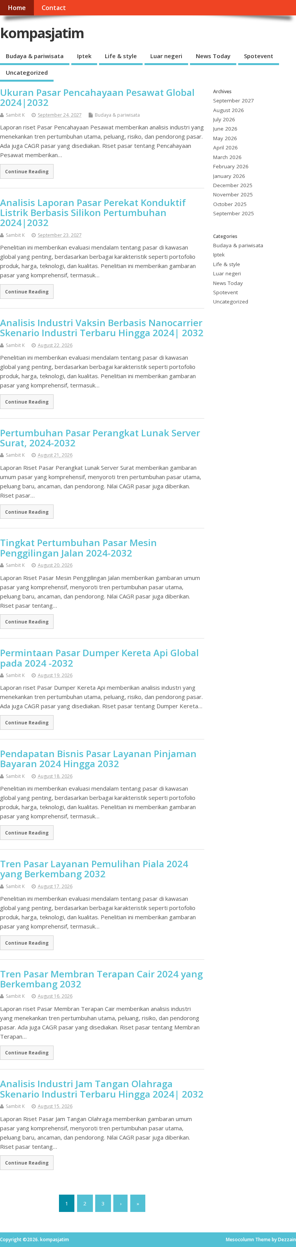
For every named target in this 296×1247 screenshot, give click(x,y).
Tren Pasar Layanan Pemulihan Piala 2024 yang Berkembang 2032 (94, 868)
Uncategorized (27, 72)
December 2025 (232, 185)
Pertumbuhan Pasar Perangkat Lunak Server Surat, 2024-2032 (100, 437)
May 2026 (225, 138)
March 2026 (227, 157)
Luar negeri (166, 56)
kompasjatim (42, 32)
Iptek (84, 56)
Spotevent (258, 56)
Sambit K (15, 115)
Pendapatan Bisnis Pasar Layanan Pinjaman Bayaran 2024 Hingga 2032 (98, 758)
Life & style (121, 56)
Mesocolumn (240, 1239)
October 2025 (230, 204)
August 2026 (228, 110)
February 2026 (231, 166)
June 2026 (225, 128)
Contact (54, 7)
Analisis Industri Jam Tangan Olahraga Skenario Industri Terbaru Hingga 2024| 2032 (102, 1088)
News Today (213, 56)
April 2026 (225, 147)
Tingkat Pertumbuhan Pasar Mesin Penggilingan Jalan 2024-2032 (78, 547)
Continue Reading (27, 171)
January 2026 (229, 176)
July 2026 (224, 119)
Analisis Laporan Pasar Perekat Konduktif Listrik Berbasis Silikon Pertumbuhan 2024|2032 (93, 212)
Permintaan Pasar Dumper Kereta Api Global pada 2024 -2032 (99, 657)
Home (17, 7)
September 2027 (233, 100)
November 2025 (233, 194)
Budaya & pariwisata (35, 56)
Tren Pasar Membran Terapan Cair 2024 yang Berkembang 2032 (101, 978)
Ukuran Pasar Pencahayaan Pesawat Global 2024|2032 (97, 97)
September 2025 (233, 213)
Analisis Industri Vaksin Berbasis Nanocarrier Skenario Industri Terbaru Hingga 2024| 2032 (102, 327)
